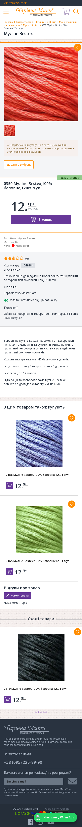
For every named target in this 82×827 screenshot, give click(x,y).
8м (16, 242)
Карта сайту (52, 808)
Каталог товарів (24, 21)
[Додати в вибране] (77, 47)
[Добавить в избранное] (71, 417)
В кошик (45, 219)
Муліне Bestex (31, 25)
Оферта (64, 808)
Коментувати (19, 595)
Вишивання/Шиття (46, 21)
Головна (8, 21)
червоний (22, 245)
